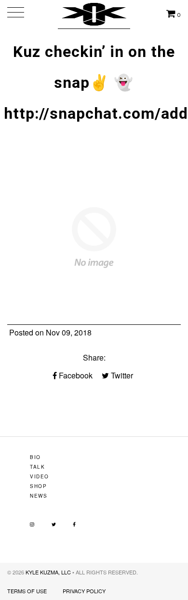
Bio (35, 457)
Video (39, 476)
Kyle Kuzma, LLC (48, 572)
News (38, 495)
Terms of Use (27, 591)
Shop (38, 486)
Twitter (121, 375)
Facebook (75, 375)
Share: (94, 357)
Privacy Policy (84, 591)
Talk (37, 466)
